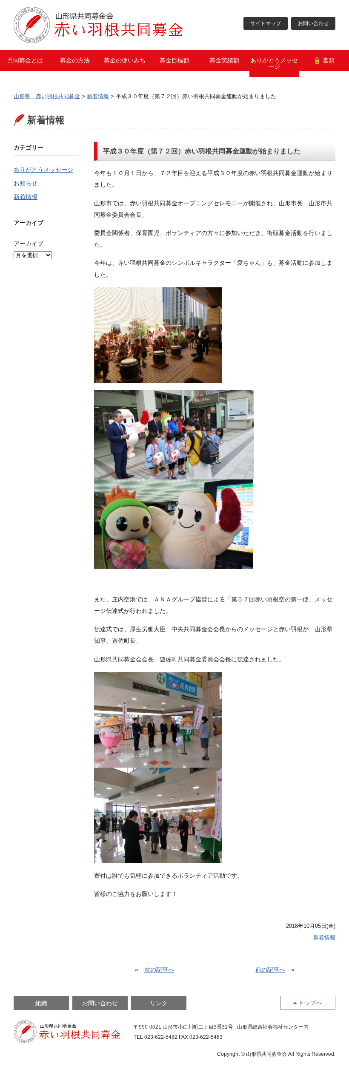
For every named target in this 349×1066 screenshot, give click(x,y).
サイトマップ (265, 23)
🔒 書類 (324, 60)
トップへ (310, 1002)
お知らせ (25, 183)
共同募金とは (25, 60)
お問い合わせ (313, 23)
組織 (41, 1003)
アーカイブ (28, 243)
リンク (159, 1003)
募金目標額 (174, 60)
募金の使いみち (125, 60)
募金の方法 (75, 60)
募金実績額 (224, 60)
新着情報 (25, 196)
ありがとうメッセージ (274, 63)
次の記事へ (159, 969)
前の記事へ (270, 969)
